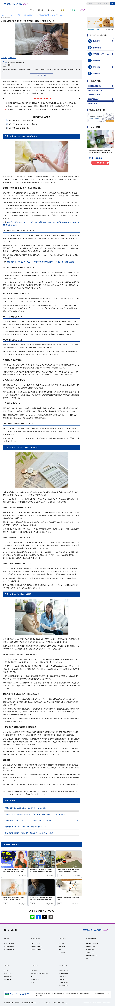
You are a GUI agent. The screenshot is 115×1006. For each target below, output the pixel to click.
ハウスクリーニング (63, 970)
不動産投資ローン (8, 979)
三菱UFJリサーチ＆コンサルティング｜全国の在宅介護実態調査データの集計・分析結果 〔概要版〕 (41, 262)
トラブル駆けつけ (63, 979)
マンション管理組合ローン (37, 949)
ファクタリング (90, 952)
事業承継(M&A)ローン (91, 955)
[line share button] (32, 917)
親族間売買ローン (8, 976)
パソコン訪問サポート (64, 985)
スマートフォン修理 (63, 982)
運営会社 (64, 1003)
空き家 (32, 982)
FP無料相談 (61, 943)
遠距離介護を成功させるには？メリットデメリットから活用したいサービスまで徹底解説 (35, 814)
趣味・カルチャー (52, 10)
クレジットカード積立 (9, 943)
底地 (32, 976)
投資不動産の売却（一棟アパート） (39, 973)
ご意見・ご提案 (56, 1003)
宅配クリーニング (63, 976)
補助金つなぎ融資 (90, 946)
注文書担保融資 (90, 949)
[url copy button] (51, 917)
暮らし (32, 10)
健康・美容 (40, 10)
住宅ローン (6, 970)
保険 (60, 949)
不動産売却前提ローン (36, 946)
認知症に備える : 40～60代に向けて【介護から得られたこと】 (26, 826)
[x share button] (44, 917)
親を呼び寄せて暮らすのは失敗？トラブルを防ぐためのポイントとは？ (29, 833)
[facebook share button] (38, 917)
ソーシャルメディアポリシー (45, 1003)
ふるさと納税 (62, 952)
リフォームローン (35, 943)
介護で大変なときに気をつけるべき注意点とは (22, 124)
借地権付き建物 (35, 979)
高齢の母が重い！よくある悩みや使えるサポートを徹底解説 (25, 808)
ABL (87, 958)
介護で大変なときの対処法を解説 (18, 128)
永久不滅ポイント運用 (9, 949)
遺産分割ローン (7, 973)
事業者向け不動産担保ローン (93, 943)
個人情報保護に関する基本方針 (29, 1003)
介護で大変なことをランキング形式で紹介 (21, 120)
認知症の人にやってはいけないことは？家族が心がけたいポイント (28, 820)
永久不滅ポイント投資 (9, 946)
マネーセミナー (62, 946)
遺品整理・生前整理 (63, 973)
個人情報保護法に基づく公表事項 (11, 1003)
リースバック (34, 970)
